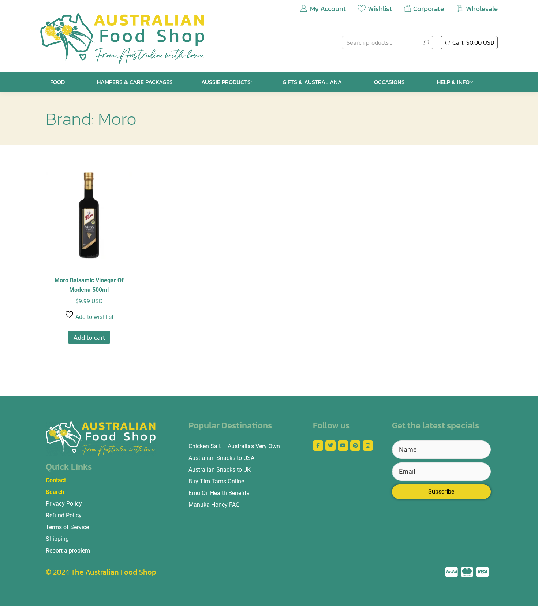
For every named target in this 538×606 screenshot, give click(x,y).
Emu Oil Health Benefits (218, 493)
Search (55, 491)
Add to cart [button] (89, 337)
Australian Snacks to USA (221, 457)
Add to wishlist (93, 316)
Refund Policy (64, 515)
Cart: (473, 42)
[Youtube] (343, 445)
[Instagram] (368, 445)
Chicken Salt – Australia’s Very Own (234, 446)
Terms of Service (67, 527)
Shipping (57, 538)
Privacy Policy (64, 503)
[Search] (426, 42)
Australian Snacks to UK (219, 469)
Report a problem (68, 550)
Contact (56, 480)
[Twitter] (330, 445)
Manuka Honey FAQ (214, 504)
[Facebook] (318, 445)
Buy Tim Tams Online (216, 481)
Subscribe (441, 491)
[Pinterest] (355, 445)
